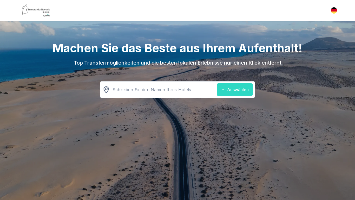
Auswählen (238, 89)
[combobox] (177, 89)
